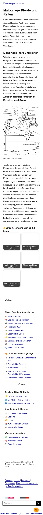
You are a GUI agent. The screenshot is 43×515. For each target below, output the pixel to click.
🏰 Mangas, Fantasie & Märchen (18, 340)
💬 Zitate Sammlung (13, 444)
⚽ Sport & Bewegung (14, 344)
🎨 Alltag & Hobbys (13, 316)
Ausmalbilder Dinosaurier (18, 367)
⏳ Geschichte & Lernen (14, 333)
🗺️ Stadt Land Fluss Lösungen (17, 399)
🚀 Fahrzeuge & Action (14, 326)
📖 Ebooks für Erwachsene (16, 413)
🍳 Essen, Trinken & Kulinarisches (19, 323)
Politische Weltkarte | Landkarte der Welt (22, 359)
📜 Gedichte (10, 416)
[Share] (36, 510)
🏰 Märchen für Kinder (14, 427)
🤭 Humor (9, 420)
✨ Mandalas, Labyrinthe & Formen (19, 337)
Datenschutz (10, 483)
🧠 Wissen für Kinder (13, 440)
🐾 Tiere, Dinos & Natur (14, 347)
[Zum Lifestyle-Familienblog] (21, 454)
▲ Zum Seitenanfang (14, 486)
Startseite (8, 480)
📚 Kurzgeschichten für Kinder (17, 423)
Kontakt (17, 480)
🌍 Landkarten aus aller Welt (16, 437)
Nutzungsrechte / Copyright (27, 483)
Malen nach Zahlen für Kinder (19, 377)
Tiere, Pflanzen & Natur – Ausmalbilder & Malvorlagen (19, 372)
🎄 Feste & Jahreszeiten (15, 330)
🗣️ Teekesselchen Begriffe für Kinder (20, 403)
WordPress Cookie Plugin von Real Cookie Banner (21, 513)
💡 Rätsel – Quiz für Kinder (16, 396)
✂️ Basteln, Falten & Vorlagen (17, 319)
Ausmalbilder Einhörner (17, 364)
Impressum (25, 480)
